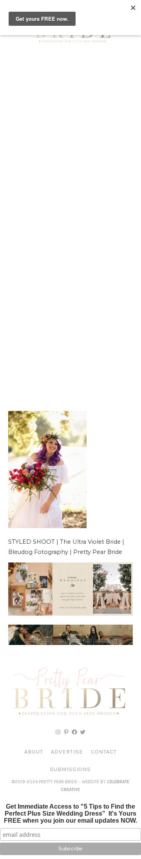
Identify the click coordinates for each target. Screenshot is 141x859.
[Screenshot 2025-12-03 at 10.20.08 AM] (70, 642)
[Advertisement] (70, 129)
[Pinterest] (66, 732)
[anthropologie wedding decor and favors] (70, 613)
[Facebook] (74, 732)
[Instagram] (58, 732)
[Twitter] (83, 732)
